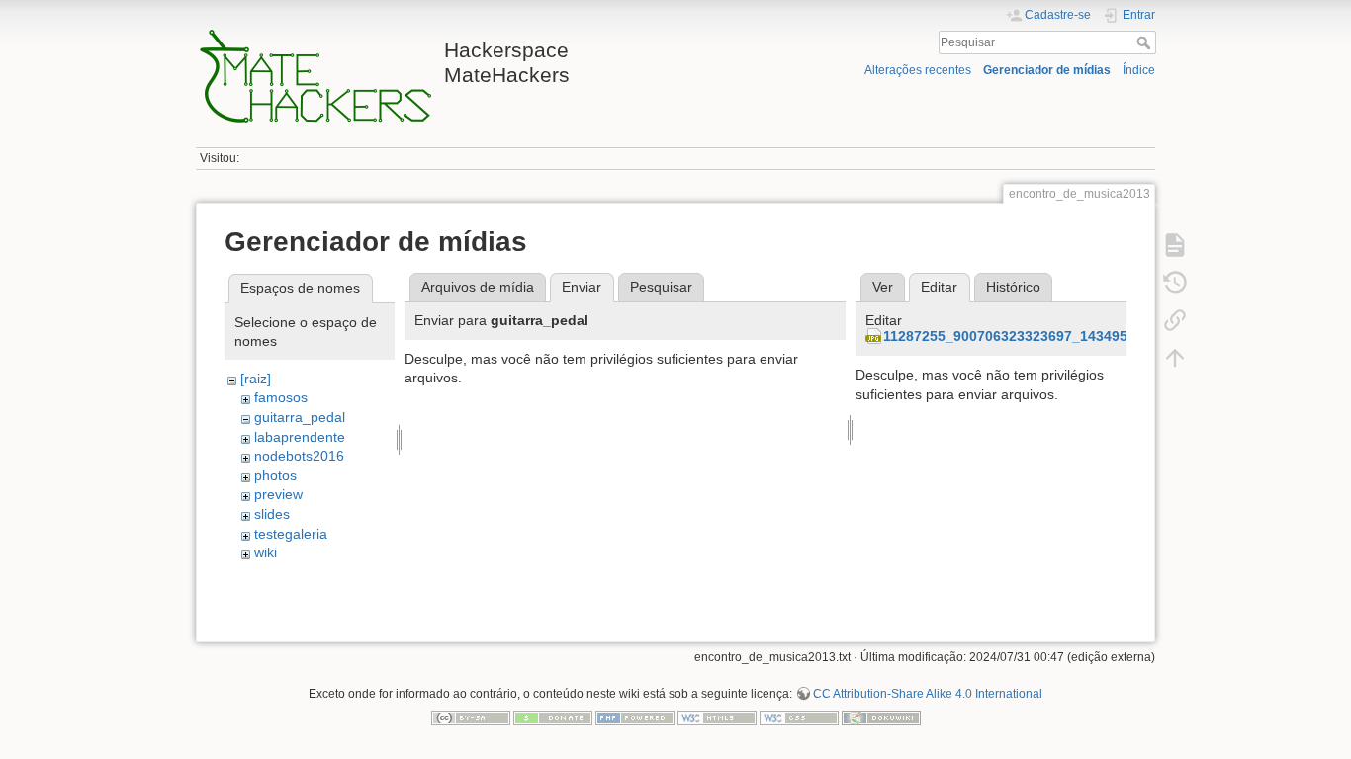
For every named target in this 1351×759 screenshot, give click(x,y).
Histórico (1013, 287)
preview (278, 494)
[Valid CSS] (799, 716)
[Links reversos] (1175, 320)
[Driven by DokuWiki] (881, 716)
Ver (882, 287)
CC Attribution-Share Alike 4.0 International (927, 694)
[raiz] (255, 378)
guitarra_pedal (299, 417)
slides (272, 514)
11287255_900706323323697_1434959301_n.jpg (1042, 336)
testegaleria (290, 534)
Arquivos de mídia (477, 287)
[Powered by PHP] (635, 716)
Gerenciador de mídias (1047, 70)
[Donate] (552, 716)
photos (275, 475)
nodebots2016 (299, 456)
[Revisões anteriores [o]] (1175, 282)
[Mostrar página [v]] (1175, 245)
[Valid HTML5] (717, 716)
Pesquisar (1145, 42)
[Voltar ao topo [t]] (1175, 358)
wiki (265, 552)
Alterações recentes (917, 70)
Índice (1139, 70)
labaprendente (299, 437)
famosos (281, 397)
